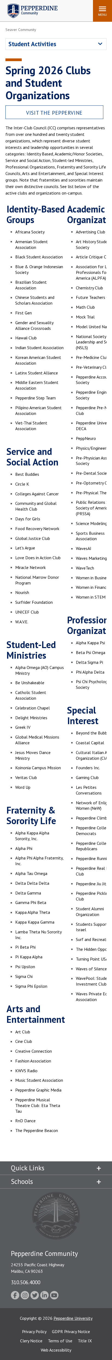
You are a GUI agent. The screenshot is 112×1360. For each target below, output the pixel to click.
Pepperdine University (73, 1318)
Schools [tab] (22, 1181)
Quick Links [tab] (27, 1168)
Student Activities (32, 44)
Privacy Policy (34, 1331)
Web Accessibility (56, 1350)
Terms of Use (60, 1340)
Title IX (85, 1340)
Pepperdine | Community (28, 5)
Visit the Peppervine (54, 112)
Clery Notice (31, 1340)
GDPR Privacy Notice (71, 1331)
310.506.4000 (25, 1282)
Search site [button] (14, 8)
